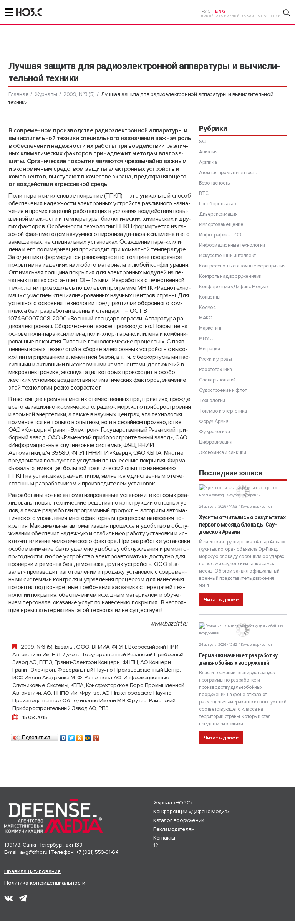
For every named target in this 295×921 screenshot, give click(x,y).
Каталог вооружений (178, 820)
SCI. (203, 142)
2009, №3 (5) (78, 94)
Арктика (208, 162)
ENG (220, 11)
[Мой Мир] (88, 736)
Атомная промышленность (228, 173)
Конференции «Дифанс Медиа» (234, 287)
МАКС (205, 318)
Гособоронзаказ (217, 204)
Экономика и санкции (222, 452)
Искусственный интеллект (227, 256)
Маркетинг (210, 328)
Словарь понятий (217, 380)
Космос (207, 307)
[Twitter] (72, 736)
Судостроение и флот (223, 390)
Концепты (209, 297)
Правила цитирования (32, 871)
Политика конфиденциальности (44, 883)
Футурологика (214, 432)
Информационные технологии (232, 245)
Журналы (46, 94)
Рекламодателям (173, 829)
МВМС (205, 338)
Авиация (208, 152)
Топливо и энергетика (223, 411)
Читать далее (221, 599)
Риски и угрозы (215, 359)
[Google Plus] (96, 736)
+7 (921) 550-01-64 (97, 852)
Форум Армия (214, 421)
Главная (18, 94)
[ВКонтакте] (64, 736)
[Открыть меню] (9, 12)
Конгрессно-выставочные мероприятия (242, 266)
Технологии (212, 401)
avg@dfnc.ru (34, 852)
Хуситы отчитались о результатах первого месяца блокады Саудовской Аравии (242, 524)
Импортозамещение (221, 224)
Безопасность (214, 183)
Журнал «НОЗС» (172, 802)
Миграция (209, 349)
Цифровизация (215, 442)
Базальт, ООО (72, 646)
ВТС (204, 193)
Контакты (164, 838)
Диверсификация (218, 214)
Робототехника (215, 369)
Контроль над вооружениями (230, 276)
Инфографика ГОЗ (220, 235)
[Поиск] (286, 12)
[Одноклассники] (80, 736)
